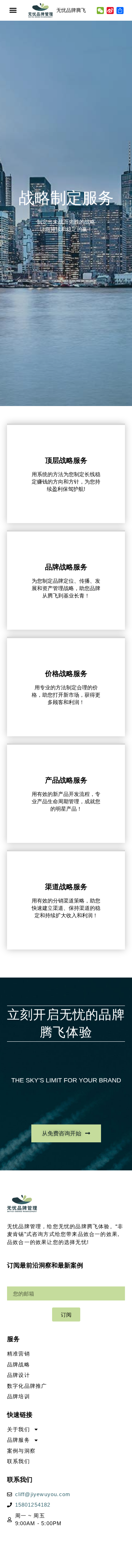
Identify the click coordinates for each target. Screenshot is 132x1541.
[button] (13, 10)
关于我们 (18, 1429)
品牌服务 (18, 1440)
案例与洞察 (21, 1451)
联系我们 (18, 1461)
